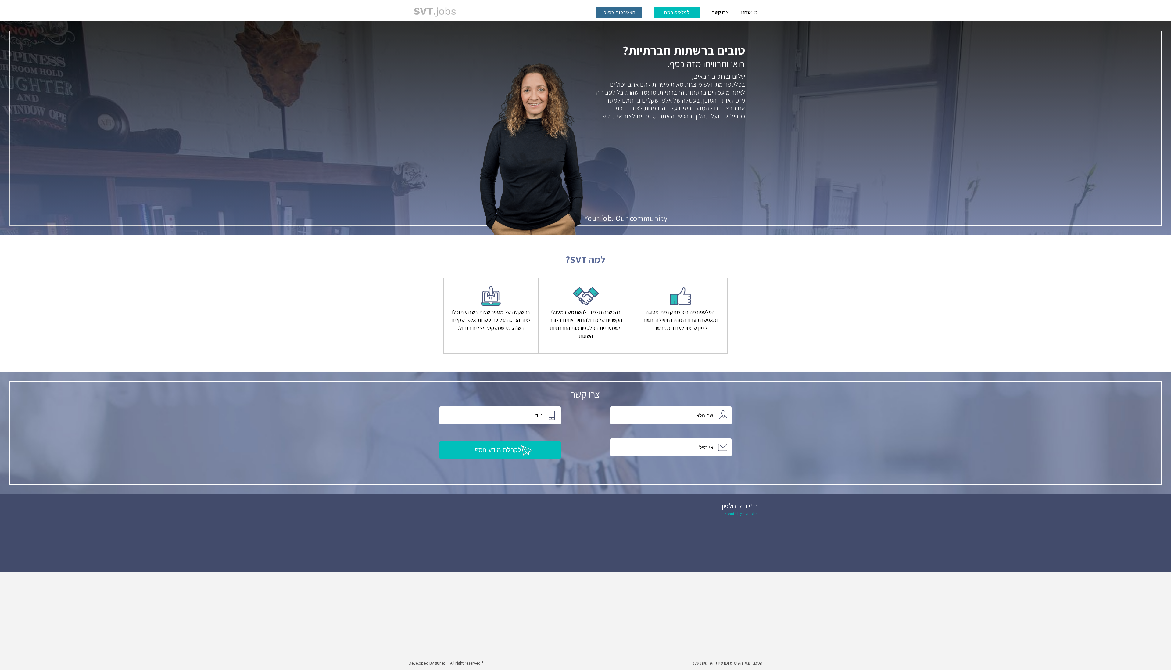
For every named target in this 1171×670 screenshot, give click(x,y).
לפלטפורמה (677, 12)
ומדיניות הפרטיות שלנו (710, 663)
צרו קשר (720, 12)
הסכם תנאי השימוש (746, 663)
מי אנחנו (749, 12)
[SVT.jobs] (435, 12)
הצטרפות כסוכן (619, 12)
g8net (440, 663)
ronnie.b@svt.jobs (741, 514)
